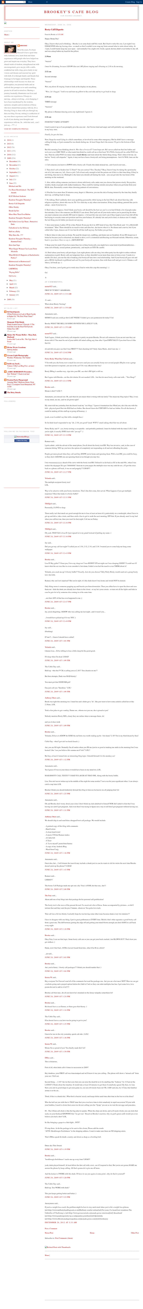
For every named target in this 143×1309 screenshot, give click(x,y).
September (13, 172)
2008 (9, 299)
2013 (9, 143)
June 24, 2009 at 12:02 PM (58, 352)
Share (47, 1255)
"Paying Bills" (14, 272)
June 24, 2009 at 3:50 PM (57, 1051)
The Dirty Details (14, 392)
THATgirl (48, 503)
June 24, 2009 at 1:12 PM (57, 759)
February (12, 291)
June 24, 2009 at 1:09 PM (57, 725)
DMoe (47, 1057)
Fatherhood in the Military (19, 228)
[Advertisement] (66, 1279)
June (11, 183)
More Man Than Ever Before (19, 214)
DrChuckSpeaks (13, 311)
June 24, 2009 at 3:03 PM (57, 957)
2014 (9, 140)
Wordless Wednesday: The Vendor (18, 357)
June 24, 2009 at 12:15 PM (58, 380)
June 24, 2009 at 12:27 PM (58, 472)
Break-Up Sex (14, 210)
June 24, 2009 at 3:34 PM (57, 1010)
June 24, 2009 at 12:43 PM (58, 553)
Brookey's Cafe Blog (71, 11)
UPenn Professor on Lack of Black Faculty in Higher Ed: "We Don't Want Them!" (21, 315)
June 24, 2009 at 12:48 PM (58, 621)
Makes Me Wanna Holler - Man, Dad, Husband (21, 335)
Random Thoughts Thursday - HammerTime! (20, 240)
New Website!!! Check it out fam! (18, 374)
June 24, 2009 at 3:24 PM (57, 996)
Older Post (135, 1233)
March (12, 287)
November (13, 165)
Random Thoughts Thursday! (20, 200)
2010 (9, 154)
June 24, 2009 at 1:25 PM (57, 793)
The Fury (48, 895)
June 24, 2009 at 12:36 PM (58, 522)
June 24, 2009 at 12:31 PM (58, 497)
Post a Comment (51, 1228)
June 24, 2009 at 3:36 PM (57, 1037)
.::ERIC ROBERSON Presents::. (19, 371)
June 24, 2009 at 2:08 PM (57, 889)
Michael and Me (15, 186)
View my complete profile (16, 129)
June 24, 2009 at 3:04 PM (57, 971)
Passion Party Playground (17, 379)
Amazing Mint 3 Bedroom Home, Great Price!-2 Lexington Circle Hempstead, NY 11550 (21, 384)
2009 (9, 158)
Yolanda (48, 478)
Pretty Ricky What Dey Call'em (56, 358)
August (12, 176)
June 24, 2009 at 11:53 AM (58, 294)
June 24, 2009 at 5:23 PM (57, 1197)
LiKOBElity (13, 268)
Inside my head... (13, 363)
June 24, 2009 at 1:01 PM (57, 641)
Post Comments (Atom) (64, 1238)
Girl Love (12, 276)
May (11, 280)
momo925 (49, 286)
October (12, 168)
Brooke (47, 387)
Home (92, 1233)
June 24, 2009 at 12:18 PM (58, 435)
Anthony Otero (50, 697)
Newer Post (49, 1233)
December (13, 161)
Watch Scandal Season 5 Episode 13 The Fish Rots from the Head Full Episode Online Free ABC (20, 326)
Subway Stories (12, 349)
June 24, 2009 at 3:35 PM (57, 1024)
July (11, 179)
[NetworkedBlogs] (21, 436)
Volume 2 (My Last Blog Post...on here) (20, 366)
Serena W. (48, 977)
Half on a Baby (14, 231)
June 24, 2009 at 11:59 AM (58, 307)
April (11, 284)
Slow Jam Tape (14, 245)
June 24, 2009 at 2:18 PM (57, 929)
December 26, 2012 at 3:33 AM (61, 1222)
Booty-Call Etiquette (54, 29)
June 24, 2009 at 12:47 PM (58, 601)
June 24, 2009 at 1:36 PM (57, 853)
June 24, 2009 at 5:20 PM (57, 1177)
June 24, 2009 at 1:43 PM (57, 869)
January (12, 295)
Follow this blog (22, 440)
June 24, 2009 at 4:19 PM (57, 1149)
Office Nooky (14, 207)
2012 (9, 147)
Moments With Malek (15, 322)
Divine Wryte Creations (16, 347)
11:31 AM (60, 34)
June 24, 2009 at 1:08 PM (57, 660)
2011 (9, 151)
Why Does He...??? (16, 235)
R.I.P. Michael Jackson (17, 196)
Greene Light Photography (17, 355)
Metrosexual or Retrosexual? (20, 261)
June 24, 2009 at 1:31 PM (57, 810)
